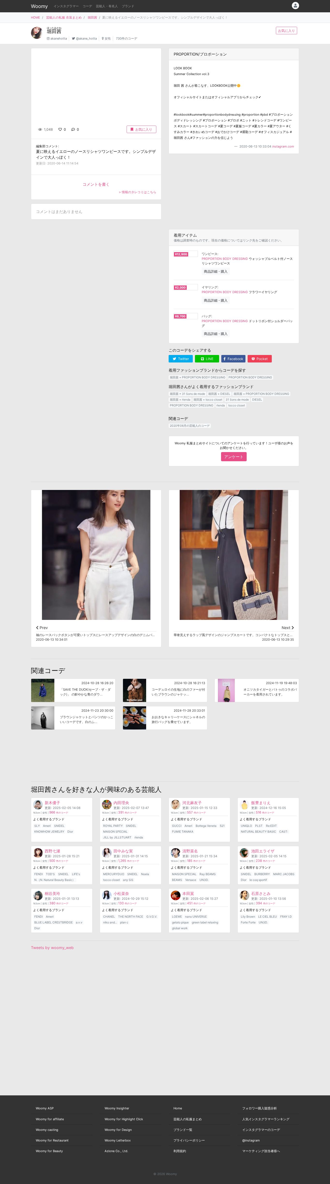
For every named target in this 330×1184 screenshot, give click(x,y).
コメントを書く (96, 184)
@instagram (251, 1140)
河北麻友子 (192, 802)
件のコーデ (58, 812)
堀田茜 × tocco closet (208, 399)
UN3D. (204, 880)
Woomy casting (47, 1130)
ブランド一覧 (182, 1130)
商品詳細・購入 (216, 271)
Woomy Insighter (117, 1108)
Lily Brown (248, 916)
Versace (190, 880)
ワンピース (209, 254)
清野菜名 (190, 851)
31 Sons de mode (237, 399)
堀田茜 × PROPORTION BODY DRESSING (197, 377)
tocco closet (236, 405)
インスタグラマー (66, 6)
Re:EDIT (271, 826)
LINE (209, 359)
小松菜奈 (121, 893)
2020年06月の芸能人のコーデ (190, 425)
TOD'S (50, 874)
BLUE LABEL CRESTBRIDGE (53, 922)
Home (177, 1108)
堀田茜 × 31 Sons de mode (187, 394)
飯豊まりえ (261, 802)
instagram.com (283, 146)
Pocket (262, 359)
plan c (124, 922)
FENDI (38, 874)
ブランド (128, 6)
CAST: (283, 831)
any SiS (128, 880)
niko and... (110, 922)
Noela (145, 874)
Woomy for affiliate (50, 1119)
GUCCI (176, 826)
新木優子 (52, 802)
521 (222, 826)
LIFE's (76, 874)
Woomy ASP (45, 1108)
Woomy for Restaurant (52, 1140)
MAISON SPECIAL (115, 831)
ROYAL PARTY (113, 826)
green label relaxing (205, 922)
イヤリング (209, 287)
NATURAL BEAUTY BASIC (258, 831)
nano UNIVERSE (196, 916)
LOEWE (177, 916)
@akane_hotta (86, 38)
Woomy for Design (118, 1130)
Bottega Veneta (206, 826)
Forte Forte (248, 922)
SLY (37, 826)
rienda (220, 405)
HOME (35, 17)
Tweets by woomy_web (52, 947)
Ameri (47, 826)
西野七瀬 (52, 851)
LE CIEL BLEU (267, 916)
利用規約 (179, 1151)
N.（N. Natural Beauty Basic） (54, 880)
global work (180, 928)
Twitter (183, 359)
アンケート (234, 456)
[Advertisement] (234, 191)
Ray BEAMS (208, 874)
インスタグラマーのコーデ (261, 1130)
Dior (70, 831)
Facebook (235, 359)
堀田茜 (92, 17)
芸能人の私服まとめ (187, 1119)
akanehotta (58, 38)
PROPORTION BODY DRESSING (225, 259)
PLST (259, 826)
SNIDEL (59, 826)
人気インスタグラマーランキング (265, 1119)
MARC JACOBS (283, 874)
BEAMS (177, 880)
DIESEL (257, 399)
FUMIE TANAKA (182, 831)
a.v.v (79, 922)
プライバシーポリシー (189, 1140)
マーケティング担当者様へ (261, 1151)
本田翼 (188, 893)
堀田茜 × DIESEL (219, 394)
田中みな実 (123, 851)
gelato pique (180, 922)
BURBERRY (262, 874)
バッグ (206, 316)
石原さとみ (261, 893)
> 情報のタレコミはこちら (137, 192)
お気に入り (286, 30)
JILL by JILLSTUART (117, 837)
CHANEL (109, 916)
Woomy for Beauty (49, 1151)
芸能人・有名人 (107, 6)
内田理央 (121, 802)
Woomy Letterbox (118, 1140)
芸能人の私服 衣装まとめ (64, 17)
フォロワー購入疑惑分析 (259, 1108)
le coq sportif (258, 880)
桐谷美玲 (52, 893)
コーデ (87, 6)
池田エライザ (262, 851)
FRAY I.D (286, 916)
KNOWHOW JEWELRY (49, 831)
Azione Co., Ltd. (116, 1151)
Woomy (39, 6)
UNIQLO (246, 826)
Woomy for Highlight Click (124, 1119)
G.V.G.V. (151, 916)
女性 (108, 38)
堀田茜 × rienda (180, 399)
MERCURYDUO (113, 874)
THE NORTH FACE (130, 916)
